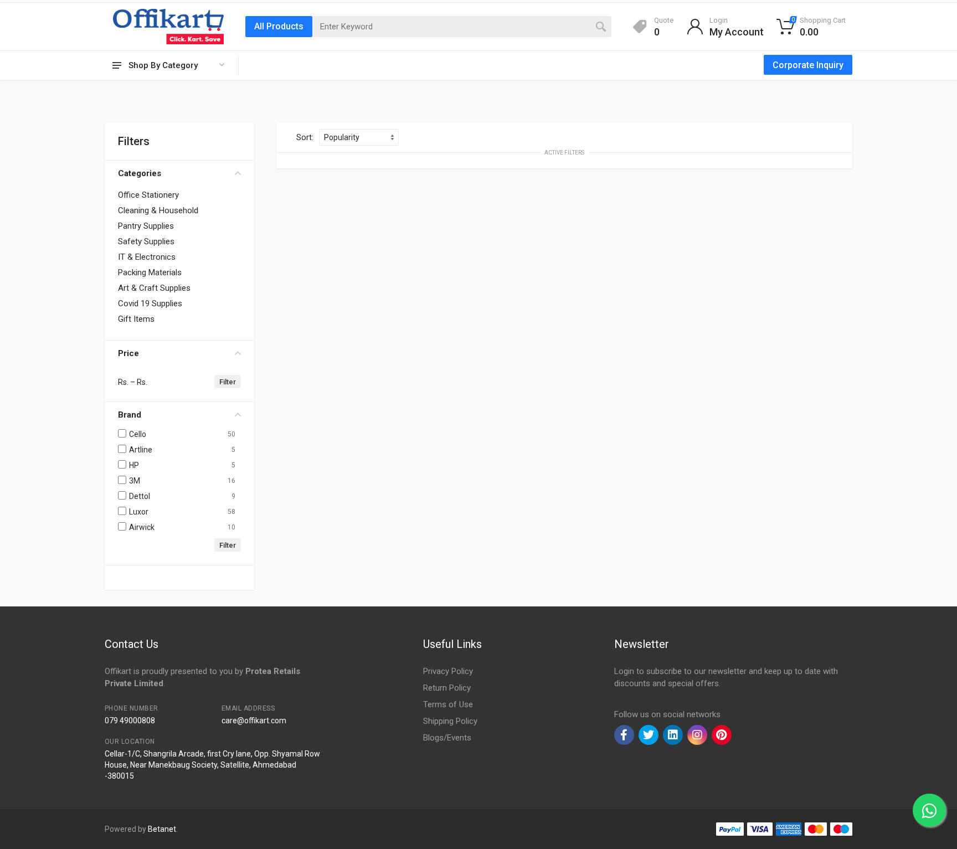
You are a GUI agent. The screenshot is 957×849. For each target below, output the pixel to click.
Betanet (162, 829)
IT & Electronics (147, 257)
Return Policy (447, 688)
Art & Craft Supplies (154, 288)
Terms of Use (448, 704)
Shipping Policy (450, 721)
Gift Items (136, 319)
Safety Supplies (146, 241)
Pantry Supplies (146, 226)
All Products (278, 26)
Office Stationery (148, 195)
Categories (139, 173)
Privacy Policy (448, 671)
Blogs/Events (447, 738)
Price (128, 353)
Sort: (304, 137)
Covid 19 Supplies (150, 303)
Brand (129, 415)
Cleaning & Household (158, 210)
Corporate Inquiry (808, 65)
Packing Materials (150, 272)
